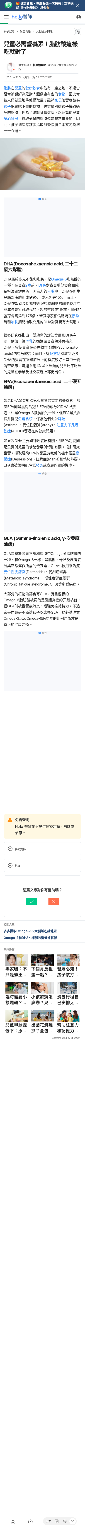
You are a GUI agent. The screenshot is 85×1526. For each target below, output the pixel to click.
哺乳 (14, 322)
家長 (58, 100)
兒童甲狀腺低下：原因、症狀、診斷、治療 (16, 1028)
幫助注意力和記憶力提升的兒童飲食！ (68, 1028)
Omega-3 (59, 279)
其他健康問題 (44, 31)
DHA (42, 285)
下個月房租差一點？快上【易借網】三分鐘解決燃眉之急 (42, 972)
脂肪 (7, 88)
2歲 (28, 285)
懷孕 (75, 316)
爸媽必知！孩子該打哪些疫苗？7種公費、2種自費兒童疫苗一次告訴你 (68, 972)
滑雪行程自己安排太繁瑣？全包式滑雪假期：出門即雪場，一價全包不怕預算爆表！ (68, 999)
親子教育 (9, 31)
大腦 (50, 291)
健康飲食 (32, 88)
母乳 (29, 341)
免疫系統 (25, 419)
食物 (61, 94)
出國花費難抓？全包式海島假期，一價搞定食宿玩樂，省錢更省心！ (42, 1028)
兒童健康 (25, 31)
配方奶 (55, 353)
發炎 (39, 465)
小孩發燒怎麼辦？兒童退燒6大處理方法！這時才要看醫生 (42, 999)
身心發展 (11, 118)
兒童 (18, 88)
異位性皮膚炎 (14, 572)
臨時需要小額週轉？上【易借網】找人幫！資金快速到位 (16, 999)
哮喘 (61, 419)
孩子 (7, 106)
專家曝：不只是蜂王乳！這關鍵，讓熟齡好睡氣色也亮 (16, 972)
